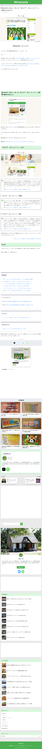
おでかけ (3, 713)
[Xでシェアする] (14, 342)
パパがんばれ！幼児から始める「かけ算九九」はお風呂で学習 (16, 285)
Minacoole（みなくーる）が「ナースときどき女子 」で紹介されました (20, 141)
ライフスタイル (11, 369)
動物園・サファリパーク (7, 717)
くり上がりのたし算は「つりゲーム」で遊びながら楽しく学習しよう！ (18, 288)
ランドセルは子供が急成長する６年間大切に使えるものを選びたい (17, 283)
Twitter (19, 573)
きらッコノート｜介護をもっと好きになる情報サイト (17, 189)
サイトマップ (16, 745)
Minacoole (21, 2)
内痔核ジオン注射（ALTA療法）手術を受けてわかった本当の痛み (16, 290)
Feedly (8, 471)
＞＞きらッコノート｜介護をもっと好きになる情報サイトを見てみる (26, 238)
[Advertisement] (10, 79)
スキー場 (4, 723)
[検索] (21, 524)
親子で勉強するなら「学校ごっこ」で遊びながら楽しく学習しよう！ (17, 281)
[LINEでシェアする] (27, 342)
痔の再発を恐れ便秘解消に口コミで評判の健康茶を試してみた (19, 301)
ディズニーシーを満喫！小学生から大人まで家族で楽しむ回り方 (16, 317)
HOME (21, 743)
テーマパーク (5, 721)
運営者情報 (11, 745)
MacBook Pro (5, 728)
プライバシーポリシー (29, 745)
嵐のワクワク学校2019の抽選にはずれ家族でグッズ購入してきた (19, 304)
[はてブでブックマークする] (23, 342)
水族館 (4, 719)
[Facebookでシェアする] (18, 342)
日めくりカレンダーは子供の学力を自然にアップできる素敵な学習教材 (18, 279)
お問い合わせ (21, 567)
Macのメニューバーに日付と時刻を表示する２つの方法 (14, 328)
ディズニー (5, 715)
